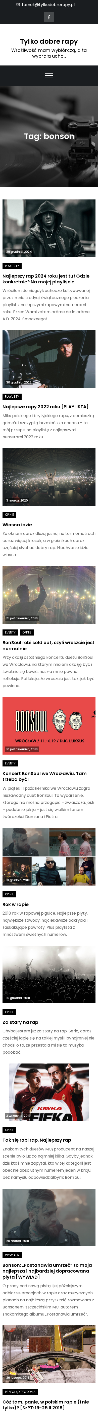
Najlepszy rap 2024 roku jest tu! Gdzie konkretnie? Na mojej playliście (46, 279)
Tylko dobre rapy (49, 41)
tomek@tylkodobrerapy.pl (48, 5)
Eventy (10, 632)
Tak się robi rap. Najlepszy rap (37, 1140)
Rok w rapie (16, 904)
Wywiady (12, 1255)
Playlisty (12, 266)
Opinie (9, 514)
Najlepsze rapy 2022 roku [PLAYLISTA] (46, 406)
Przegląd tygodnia (20, 1392)
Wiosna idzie (17, 525)
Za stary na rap (20, 1022)
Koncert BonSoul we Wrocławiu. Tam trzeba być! (45, 776)
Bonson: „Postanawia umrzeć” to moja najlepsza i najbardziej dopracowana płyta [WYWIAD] (47, 1271)
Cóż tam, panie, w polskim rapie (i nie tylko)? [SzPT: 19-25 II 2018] (46, 1405)
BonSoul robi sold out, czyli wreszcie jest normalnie (48, 645)
